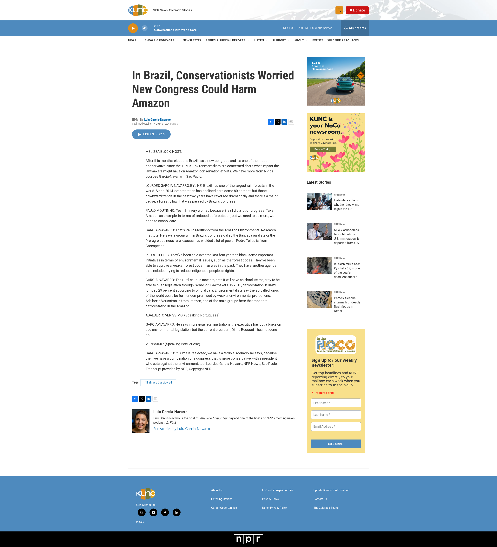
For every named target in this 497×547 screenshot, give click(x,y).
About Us (216, 490)
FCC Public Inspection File (277, 490)
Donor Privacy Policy (274, 507)
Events (318, 40)
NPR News (339, 194)
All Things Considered (158, 382)
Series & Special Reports (226, 40)
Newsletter (192, 40)
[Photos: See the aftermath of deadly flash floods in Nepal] (319, 299)
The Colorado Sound (326, 507)
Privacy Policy (270, 499)
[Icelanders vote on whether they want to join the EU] (319, 201)
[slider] (150, 28)
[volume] (144, 28)
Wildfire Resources (343, 40)
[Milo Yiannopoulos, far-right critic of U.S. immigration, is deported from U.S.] (319, 231)
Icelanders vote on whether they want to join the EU (346, 204)
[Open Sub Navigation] (139, 40)
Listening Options (221, 499)
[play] (133, 28)
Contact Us (320, 499)
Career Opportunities (224, 507)
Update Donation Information (331, 490)
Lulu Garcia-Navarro (157, 119)
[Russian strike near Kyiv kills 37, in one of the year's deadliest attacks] (319, 265)
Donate (359, 10)
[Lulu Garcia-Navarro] (140, 421)
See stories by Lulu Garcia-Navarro (181, 428)
